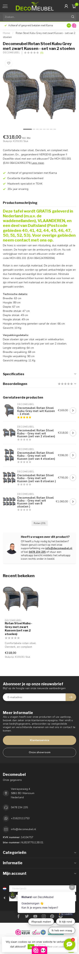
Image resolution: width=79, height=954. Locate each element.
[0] (74, 6)
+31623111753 (20, 818)
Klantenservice (39, 740)
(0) (41, 52)
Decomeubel (11, 53)
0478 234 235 (37, 552)
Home (6, 33)
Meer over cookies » (58, 946)
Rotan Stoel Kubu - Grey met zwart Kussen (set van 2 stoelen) (18, 629)
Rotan (39, 523)
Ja (31, 946)
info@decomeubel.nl (58, 548)
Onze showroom (39, 752)
